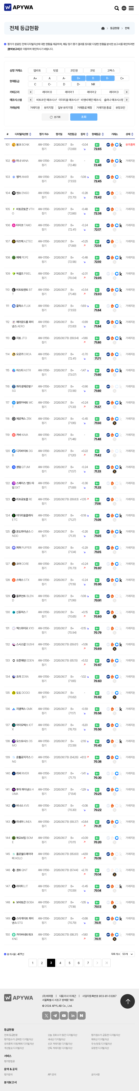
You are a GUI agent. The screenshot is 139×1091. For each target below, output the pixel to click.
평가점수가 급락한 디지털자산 (18, 1039)
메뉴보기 (131, 8)
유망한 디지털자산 (100, 1048)
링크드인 (73, 1015)
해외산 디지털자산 (100, 1039)
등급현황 (9, 1029)
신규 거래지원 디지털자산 (60, 1043)
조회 (83, 117)
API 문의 (52, 1074)
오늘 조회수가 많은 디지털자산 (62, 1035)
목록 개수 (115, 954)
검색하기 (116, 8)
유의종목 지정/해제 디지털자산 (19, 1043)
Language (124, 8)
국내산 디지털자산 (56, 1039)
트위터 (46, 1015)
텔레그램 (55, 1015)
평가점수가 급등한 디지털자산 (105, 1035)
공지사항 (95, 1074)
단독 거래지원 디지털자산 (60, 1048)
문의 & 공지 (10, 1069)
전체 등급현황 (11, 1035)
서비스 (8, 1056)
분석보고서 (13, 49)
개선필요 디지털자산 (14, 1048)
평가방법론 (9, 1061)
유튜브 (64, 1015)
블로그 (81, 1015)
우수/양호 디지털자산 (101, 1043)
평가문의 (8, 1074)
